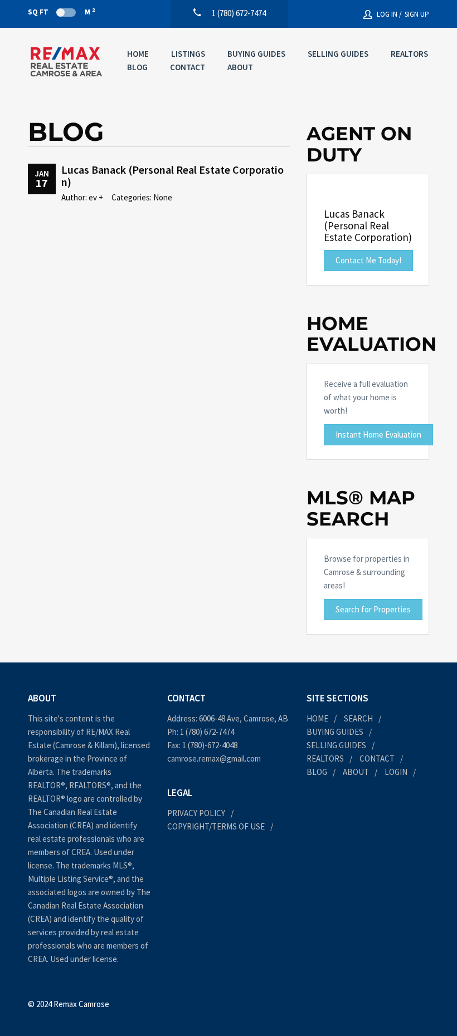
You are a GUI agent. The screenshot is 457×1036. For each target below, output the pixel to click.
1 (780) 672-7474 (207, 731)
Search (358, 718)
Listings (188, 53)
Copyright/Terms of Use (216, 826)
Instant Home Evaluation (378, 434)
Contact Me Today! (368, 260)
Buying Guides (256, 53)
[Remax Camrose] (66, 62)
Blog (137, 67)
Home (138, 53)
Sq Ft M (61, 12)
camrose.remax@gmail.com (214, 758)
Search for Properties (373, 609)
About (240, 67)
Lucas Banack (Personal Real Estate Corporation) (172, 176)
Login (396, 772)
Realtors (409, 53)
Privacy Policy (196, 813)
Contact (187, 67)
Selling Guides (338, 53)
